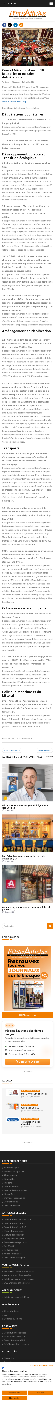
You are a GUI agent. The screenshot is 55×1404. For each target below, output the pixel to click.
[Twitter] (4, 3)
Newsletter (9, 1179)
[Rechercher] (50, 926)
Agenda (7, 1080)
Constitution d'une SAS (14, 1223)
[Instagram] (15, 3)
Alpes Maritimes (11, 1311)
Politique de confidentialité (41, 1365)
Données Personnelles (14, 1198)
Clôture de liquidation (14, 1234)
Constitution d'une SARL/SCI (17, 1219)
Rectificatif (9, 1246)
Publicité (8, 1182)
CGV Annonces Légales (15, 1257)
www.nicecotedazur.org (14, 101)
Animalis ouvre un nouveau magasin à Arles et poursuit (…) (26, 908)
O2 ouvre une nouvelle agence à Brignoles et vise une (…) (25, 806)
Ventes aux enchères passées (17, 1275)
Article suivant (44, 750)
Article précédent (12, 750)
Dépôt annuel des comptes (16, 1344)
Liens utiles (9, 1194)
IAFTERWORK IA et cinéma (34, 1094)
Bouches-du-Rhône (13, 1318)
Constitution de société (15, 1332)
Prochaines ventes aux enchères (19, 1271)
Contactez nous (11, 1186)
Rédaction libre (11, 1250)
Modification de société (15, 1336)
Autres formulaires (13, 1253)
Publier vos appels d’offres (16, 1297)
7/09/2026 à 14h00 (30, 1105)
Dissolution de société (14, 1340)
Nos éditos (9, 1358)
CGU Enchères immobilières (17, 1282)
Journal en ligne (11, 1167)
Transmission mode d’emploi (30, 1123)
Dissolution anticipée (14, 1231)
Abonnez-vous (29, 1015)
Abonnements (10, 1175)
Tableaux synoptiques (14, 1171)
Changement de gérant (14, 1238)
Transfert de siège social (15, 1242)
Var (5, 1315)
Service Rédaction (12, 82)
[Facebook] (8, 3)
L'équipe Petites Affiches (15, 1190)
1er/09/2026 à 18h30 (31, 1091)
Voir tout (49, 756)
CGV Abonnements (13, 1205)
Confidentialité (11, 1201)
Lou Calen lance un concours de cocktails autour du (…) (23, 857)
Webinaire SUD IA (30, 1108)
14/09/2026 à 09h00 (31, 1119)
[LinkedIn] (11, 3)
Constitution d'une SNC (15, 1227)
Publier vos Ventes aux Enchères (19, 1279)
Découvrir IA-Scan (28, 1061)
